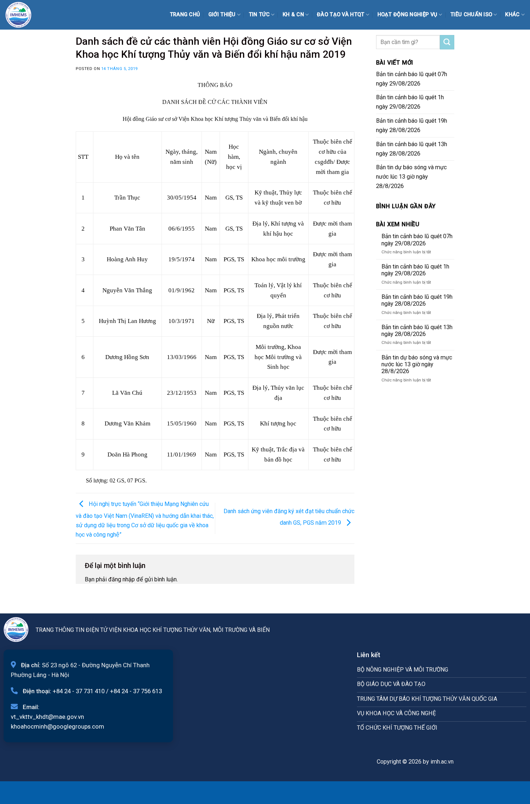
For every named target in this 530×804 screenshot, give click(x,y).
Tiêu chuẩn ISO (471, 15)
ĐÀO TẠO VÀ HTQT (340, 15)
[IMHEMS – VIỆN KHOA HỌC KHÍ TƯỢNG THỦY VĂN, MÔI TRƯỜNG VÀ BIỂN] (23, 15)
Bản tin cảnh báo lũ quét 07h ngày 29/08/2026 (411, 79)
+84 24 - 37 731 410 (79, 691)
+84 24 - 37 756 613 (136, 691)
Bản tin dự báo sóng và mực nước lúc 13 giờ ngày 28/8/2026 (411, 176)
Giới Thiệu (222, 15)
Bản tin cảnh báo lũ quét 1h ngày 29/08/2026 (410, 102)
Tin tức (259, 15)
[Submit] (447, 42)
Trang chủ (185, 15)
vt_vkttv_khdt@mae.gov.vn (47, 716)
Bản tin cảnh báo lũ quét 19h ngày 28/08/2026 (411, 125)
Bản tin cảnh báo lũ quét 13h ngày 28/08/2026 (411, 149)
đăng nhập (121, 579)
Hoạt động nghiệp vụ (407, 15)
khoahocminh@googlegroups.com (57, 726)
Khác (512, 15)
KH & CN (293, 15)
